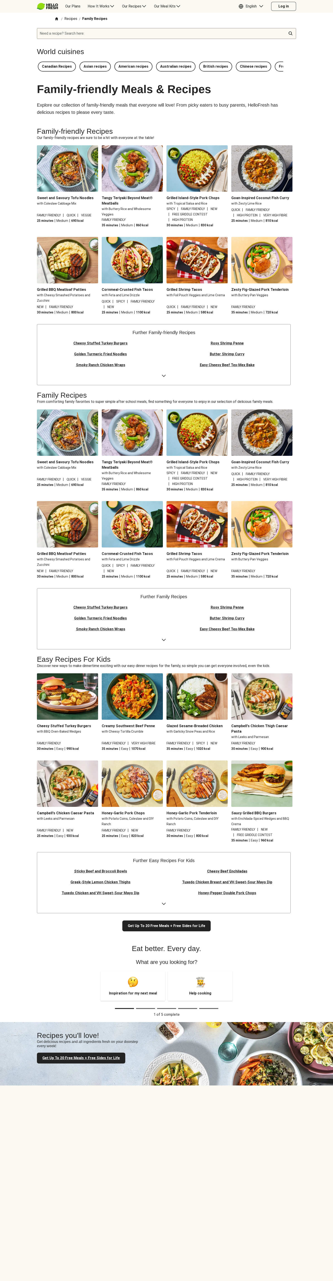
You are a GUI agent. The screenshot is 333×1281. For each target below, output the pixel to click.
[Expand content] (163, 375)
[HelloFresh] (47, 6)
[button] (252, 6)
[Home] (56, 19)
